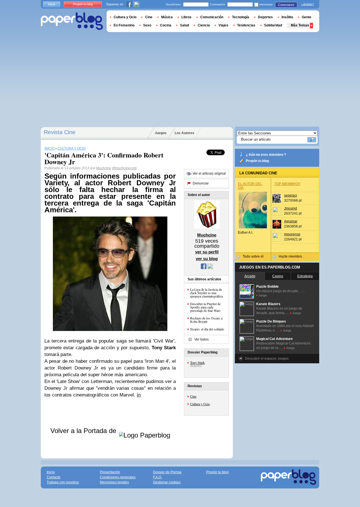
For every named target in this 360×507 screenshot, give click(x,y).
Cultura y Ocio (200, 404)
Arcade (249, 276)
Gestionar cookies (167, 482)
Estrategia (305, 276)
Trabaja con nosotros (63, 482)
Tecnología (240, 17)
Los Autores (184, 133)
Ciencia (204, 25)
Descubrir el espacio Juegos (267, 358)
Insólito (287, 17)
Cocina (165, 25)
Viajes (223, 25)
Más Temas (300, 25)
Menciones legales (114, 482)
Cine (193, 396)
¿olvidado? (307, 4)
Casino (277, 276)
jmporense (292, 234)
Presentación (110, 472)
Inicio (51, 4)
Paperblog (72, 21)
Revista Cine (59, 132)
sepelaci (290, 195)
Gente (306, 17)
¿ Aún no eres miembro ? (266, 155)
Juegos (160, 133)
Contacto (53, 477)
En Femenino (124, 25)
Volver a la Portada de (84, 430)
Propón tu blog (257, 161)
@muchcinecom (124, 168)
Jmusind (290, 208)
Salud (184, 25)
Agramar (290, 221)
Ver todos (201, 339)
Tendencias (246, 25)
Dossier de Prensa (167, 472)
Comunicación (211, 17)
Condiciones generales (118, 477)
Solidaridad (273, 25)
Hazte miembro (290, 256)
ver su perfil (207, 251)
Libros (186, 17)
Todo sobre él (253, 256)
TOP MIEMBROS (287, 184)
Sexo (147, 25)
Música (167, 17)
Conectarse (286, 4)
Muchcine (103, 168)
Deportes (265, 17)
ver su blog (207, 258)
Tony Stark (197, 362)
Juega (262, 295)
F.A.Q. (157, 477)
